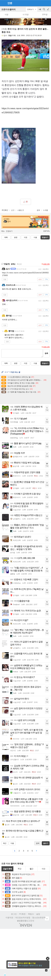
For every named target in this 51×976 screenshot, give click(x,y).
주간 (19, 869)
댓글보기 (45, 363)
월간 (31, 869)
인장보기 (9, 231)
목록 (6, 237)
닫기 (47, 958)
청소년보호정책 (39, 917)
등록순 (13, 264)
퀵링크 (31, 914)
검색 (37, 843)
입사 (5, 35)
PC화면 (22, 914)
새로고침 (46, 264)
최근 (4, 843)
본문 (15, 237)
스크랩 (45, 210)
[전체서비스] (48, 3)
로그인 (14, 914)
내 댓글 (26, 14)
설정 (38, 914)
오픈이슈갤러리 (8, 9)
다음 (35, 237)
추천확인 (5, 210)
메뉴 (3, 231)
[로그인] (43, 3)
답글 (4, 279)
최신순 (19, 264)
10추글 (44, 14)
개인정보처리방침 (22, 917)
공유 (38, 210)
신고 (12, 210)
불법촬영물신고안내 (25, 921)
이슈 (43, 869)
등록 (46, 353)
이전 (25, 237)
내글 (6, 14)
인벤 (9, 3)
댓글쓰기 (45, 237)
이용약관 (9, 917)
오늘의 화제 (7, 869)
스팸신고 (20, 210)
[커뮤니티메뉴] (2, 3)
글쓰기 (48, 9)
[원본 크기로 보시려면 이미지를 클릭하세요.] (25, 56)
